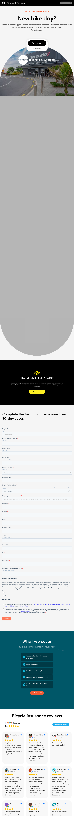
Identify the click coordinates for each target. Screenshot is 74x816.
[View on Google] (7, 736)
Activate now (37, 693)
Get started (37, 43)
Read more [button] (32, 760)
